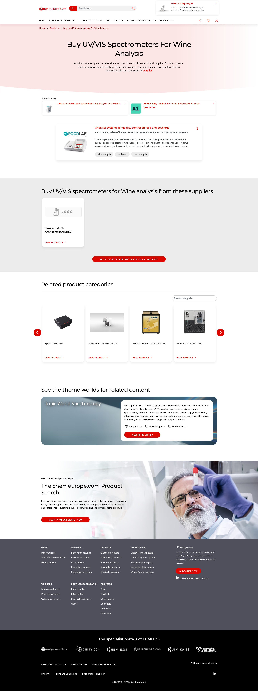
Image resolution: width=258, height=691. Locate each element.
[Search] (133, 8)
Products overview (110, 571)
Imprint (45, 673)
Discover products (110, 552)
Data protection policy (93, 673)
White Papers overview (142, 571)
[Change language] (208, 20)
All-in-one (106, 613)
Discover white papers (142, 552)
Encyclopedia (78, 589)
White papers (108, 598)
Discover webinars (50, 589)
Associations (77, 562)
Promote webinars (50, 593)
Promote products (110, 567)
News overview (48, 562)
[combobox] (194, 298)
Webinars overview (50, 598)
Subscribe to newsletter (53, 557)
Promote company (80, 567)
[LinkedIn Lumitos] (215, 673)
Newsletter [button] (167, 20)
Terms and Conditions (65, 673)
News (103, 589)
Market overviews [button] (92, 20)
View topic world (142, 434)
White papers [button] (115, 20)
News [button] (42, 20)
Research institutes (81, 598)
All (72, 8)
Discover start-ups (80, 557)
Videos (74, 603)
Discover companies (81, 552)
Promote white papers (142, 567)
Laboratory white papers (143, 557)
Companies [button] (55, 20)
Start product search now (65, 519)
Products (105, 593)
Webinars (105, 608)
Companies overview (81, 571)
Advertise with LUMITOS (53, 664)
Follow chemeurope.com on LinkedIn (194, 578)
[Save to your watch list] (196, 128)
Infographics (77, 593)
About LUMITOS (79, 664)
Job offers (106, 603)
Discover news (48, 552)
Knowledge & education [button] (141, 20)
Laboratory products (111, 557)
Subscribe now (188, 570)
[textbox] (194, 298)
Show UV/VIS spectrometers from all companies (129, 259)
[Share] (200, 20)
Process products (110, 562)
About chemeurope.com (104, 664)
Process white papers (142, 562)
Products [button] (71, 20)
